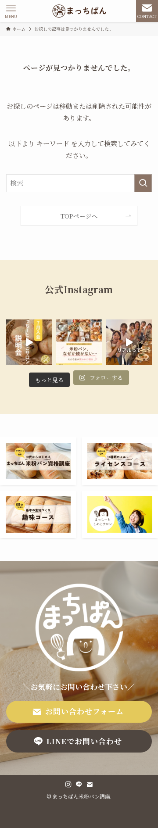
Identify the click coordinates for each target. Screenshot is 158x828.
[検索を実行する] (143, 183)
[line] (79, 785)
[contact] (89, 785)
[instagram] (68, 785)
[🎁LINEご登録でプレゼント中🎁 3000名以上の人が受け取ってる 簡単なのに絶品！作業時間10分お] (29, 342)
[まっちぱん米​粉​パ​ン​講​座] (79, 11)
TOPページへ (79, 215)
